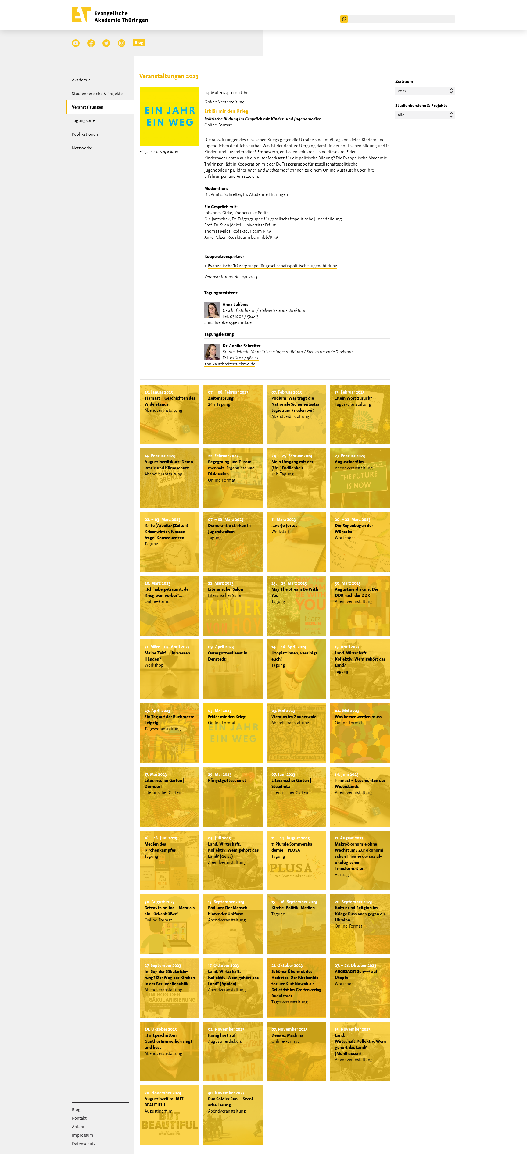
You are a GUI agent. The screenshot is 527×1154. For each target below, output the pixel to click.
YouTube (76, 43)
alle (401, 114)
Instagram (121, 43)
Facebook (91, 43)
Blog (139, 42)
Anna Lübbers (235, 304)
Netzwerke (82, 147)
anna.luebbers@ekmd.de (228, 322)
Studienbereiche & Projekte (97, 93)
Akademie (81, 79)
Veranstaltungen (87, 107)
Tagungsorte (83, 120)
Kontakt (79, 1118)
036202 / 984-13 (244, 316)
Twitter (106, 43)
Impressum (82, 1135)
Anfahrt (79, 1126)
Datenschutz (84, 1143)
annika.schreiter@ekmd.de (229, 364)
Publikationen (85, 134)
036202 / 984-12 (244, 357)
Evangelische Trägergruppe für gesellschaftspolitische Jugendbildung (272, 265)
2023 (402, 90)
